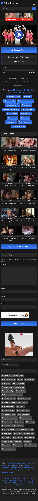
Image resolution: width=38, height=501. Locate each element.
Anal (21, 379)
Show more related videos (19, 246)
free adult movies (9, 410)
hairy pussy (30, 422)
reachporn (17, 465)
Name (3, 288)
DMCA (24, 478)
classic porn (7, 394)
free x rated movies (9, 414)
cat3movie (7, 383)
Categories (29, 483)
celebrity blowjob (19, 383)
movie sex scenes (27, 429)
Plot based (26, 118)
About (7, 478)
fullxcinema (10, 3)
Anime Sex (30, 463)
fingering (21, 406)
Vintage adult (18, 445)
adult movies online (9, 379)
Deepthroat (27, 105)
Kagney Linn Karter (24, 90)
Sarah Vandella (27, 92)
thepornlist (22, 463)
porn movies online (14, 96)
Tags (20, 483)
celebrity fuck (20, 387)
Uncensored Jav (7, 472)
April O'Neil (13, 90)
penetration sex (29, 433)
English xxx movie (25, 398)
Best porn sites (8, 470)
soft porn (28, 441)
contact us (15, 478)
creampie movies (13, 105)
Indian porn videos (17, 468)
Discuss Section (20, 50)
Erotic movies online (9, 402)
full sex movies (12, 113)
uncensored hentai (26, 470)
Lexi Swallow (16, 92)
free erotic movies (23, 410)
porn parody (11, 122)
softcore (18, 441)
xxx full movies (31, 445)
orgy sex (17, 433)
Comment (4, 264)
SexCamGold (19, 485)
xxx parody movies (19, 126)
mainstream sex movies (11, 429)
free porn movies (29, 468)
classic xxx (18, 394)
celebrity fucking (8, 391)
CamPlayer (26, 465)
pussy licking (30, 437)
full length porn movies (12, 109)
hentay (16, 470)
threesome (7, 445)
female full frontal (9, 406)
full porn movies (28, 109)
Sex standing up (25, 122)
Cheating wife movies (26, 100)
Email (3, 296)
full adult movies (24, 414)
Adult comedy (10, 100)
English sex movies (9, 398)
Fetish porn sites (7, 465)
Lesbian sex (13, 118)
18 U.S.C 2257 (29, 480)
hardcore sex (26, 113)
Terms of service (15, 480)
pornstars (6, 468)
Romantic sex (8, 441)
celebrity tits (21, 391)
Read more (18, 85)
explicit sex (23, 402)
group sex (20, 422)
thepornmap (13, 463)
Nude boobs (7, 433)
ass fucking (30, 379)
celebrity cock (8, 387)
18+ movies (7, 375)
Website (3, 304)
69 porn (28, 96)
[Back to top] (32, 495)
